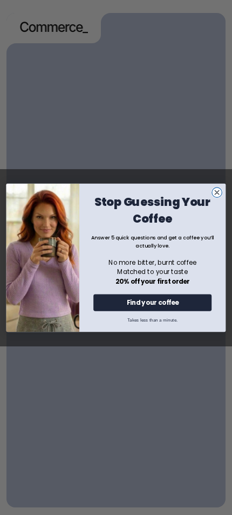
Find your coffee (153, 302)
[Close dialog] (217, 192)
